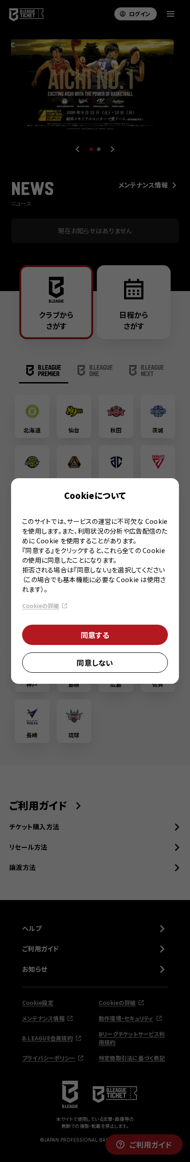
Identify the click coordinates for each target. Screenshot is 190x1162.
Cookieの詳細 (40, 605)
